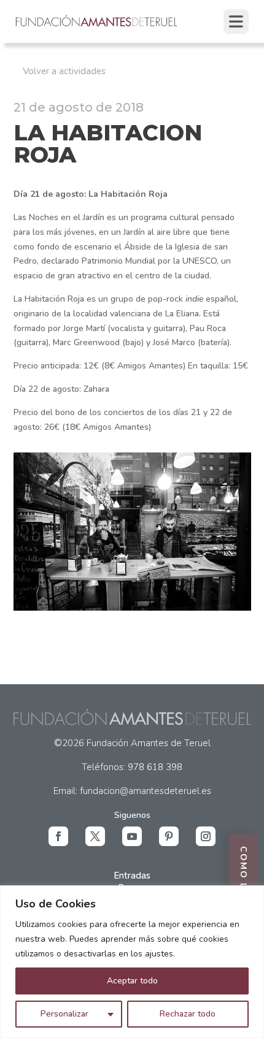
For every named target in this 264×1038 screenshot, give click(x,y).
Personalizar (64, 1014)
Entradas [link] (132, 875)
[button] (58, 836)
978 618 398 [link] (155, 767)
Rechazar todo (187, 1014)
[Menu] (236, 21)
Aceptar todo (132, 980)
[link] (97, 25)
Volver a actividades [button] (64, 71)
